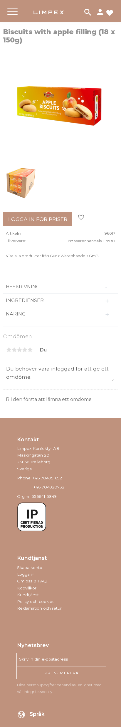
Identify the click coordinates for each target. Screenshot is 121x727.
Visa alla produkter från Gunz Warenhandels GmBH (54, 256)
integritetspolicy (38, 692)
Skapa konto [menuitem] (29, 567)
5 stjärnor (30, 349)
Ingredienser (25, 300)
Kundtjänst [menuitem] (28, 594)
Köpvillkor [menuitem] (26, 588)
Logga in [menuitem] (25, 574)
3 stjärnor (19, 349)
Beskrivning (23, 286)
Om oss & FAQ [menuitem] (32, 581)
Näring (16, 314)
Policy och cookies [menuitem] (35, 601)
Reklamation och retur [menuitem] (39, 608)
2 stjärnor (14, 349)
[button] (12, 16)
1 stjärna (8, 349)
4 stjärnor (24, 349)
